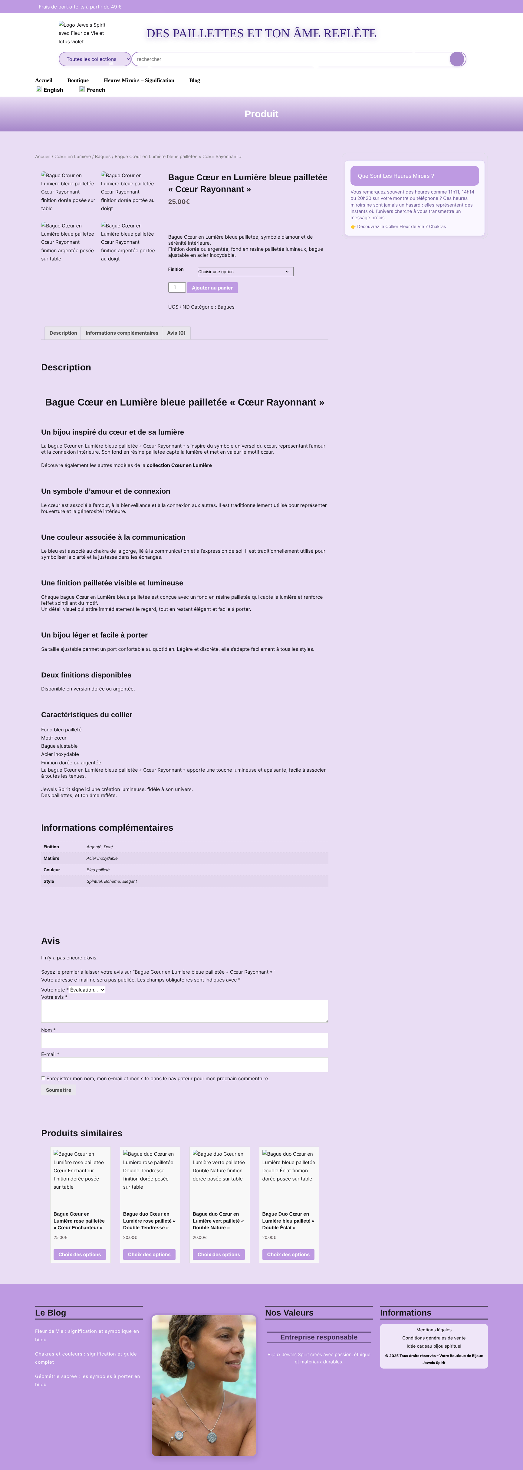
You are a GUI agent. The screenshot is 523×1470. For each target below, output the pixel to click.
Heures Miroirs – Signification (139, 80)
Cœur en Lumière (72, 156)
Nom (48, 1030)
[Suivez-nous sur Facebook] (467, 6)
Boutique (78, 80)
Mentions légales (434, 1330)
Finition (176, 269)
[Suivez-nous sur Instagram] (478, 6)
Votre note (55, 990)
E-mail (50, 1054)
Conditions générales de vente (434, 1338)
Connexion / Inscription (430, 33)
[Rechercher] (457, 59)
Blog (194, 80)
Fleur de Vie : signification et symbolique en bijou (87, 1335)
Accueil (43, 80)
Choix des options (79, 1254)
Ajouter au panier (212, 288)
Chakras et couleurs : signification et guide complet (86, 1358)
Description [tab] (63, 333)
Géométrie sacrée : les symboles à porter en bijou (87, 1380)
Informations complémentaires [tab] (122, 333)
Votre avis (54, 997)
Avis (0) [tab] (176, 333)
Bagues (103, 156)
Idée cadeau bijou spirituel (434, 1346)
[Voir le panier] (452, 32)
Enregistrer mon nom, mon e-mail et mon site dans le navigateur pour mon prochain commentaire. (158, 1078)
